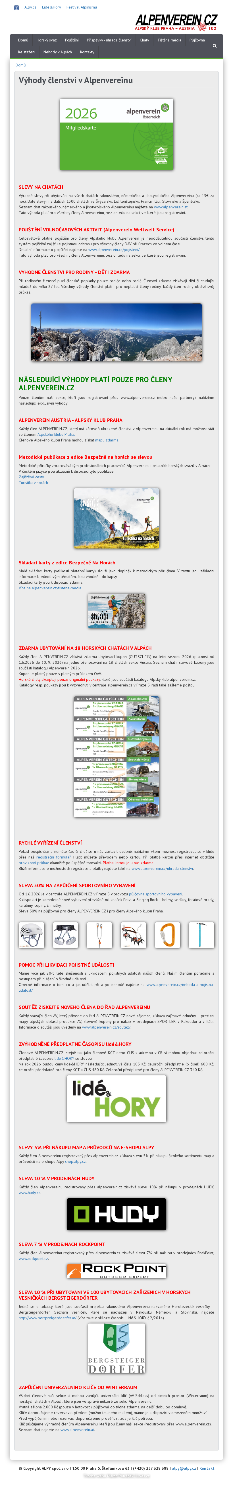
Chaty (144, 40)
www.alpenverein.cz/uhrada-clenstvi (162, 868)
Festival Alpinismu (81, 7)
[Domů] (176, 22)
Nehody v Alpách (57, 52)
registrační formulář (53, 857)
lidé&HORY (64, 1058)
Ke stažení (26, 52)
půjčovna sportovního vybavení (155, 894)
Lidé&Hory (51, 7)
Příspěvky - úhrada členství (109, 40)
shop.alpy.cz (75, 1161)
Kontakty (87, 52)
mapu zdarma (106, 440)
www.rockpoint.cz (33, 1258)
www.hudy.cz (29, 1192)
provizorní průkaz (34, 862)
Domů (23, 40)
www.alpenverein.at (171, 207)
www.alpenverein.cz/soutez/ (106, 1027)
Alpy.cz (30, 7)
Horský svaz (47, 40)
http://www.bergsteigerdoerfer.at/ (47, 1317)
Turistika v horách (33, 482)
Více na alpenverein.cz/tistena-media (50, 587)
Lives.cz (143, 1476)
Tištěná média (169, 40)
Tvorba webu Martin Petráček (108, 1476)
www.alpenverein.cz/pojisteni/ (114, 249)
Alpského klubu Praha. (56, 434)
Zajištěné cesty (31, 476)
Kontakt (207, 1468)
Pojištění (72, 40)
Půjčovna (197, 40)
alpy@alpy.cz (184, 1468)
